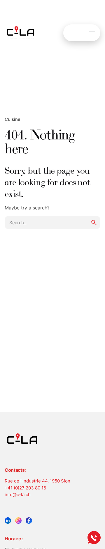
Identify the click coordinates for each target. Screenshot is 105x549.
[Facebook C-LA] (29, 520)
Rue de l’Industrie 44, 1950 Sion (37, 481)
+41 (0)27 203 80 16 (25, 488)
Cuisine (12, 119)
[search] (94, 222)
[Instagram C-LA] (18, 520)
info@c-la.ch (18, 494)
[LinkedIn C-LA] (8, 520)
